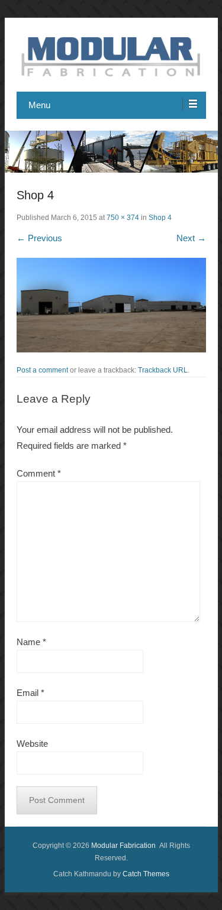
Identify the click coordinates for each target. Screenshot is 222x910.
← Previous (39, 238)
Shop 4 (160, 217)
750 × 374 (123, 217)
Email (30, 693)
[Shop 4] (111, 305)
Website (32, 744)
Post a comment (42, 370)
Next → (191, 238)
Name (31, 642)
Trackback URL (163, 370)
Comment (39, 473)
